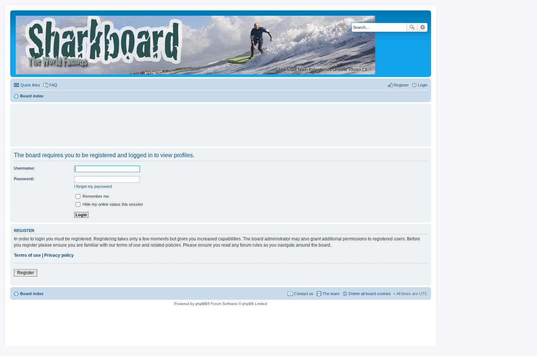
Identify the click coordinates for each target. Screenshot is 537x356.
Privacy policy (59, 255)
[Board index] (196, 43)
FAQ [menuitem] (53, 85)
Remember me (95, 196)
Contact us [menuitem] (303, 293)
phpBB (201, 304)
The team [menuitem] (331, 293)
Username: (24, 168)
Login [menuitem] (422, 85)
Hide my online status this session (112, 204)
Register (25, 272)
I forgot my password (93, 186)
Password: (24, 179)
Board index (31, 293)
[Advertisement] (221, 121)
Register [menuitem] (401, 85)
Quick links (30, 85)
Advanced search (422, 27)
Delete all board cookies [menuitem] (370, 293)
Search (412, 27)
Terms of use (27, 255)
